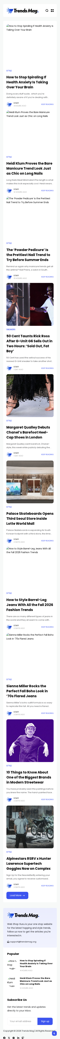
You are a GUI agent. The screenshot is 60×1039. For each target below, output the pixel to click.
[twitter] (9, 1038)
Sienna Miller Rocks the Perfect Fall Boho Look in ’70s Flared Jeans (27, 691)
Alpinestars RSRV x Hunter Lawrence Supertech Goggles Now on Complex (28, 863)
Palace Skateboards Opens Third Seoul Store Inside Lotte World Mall (30, 518)
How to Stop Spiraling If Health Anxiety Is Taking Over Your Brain (27, 82)
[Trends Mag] (22, 10)
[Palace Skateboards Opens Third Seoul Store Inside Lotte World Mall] (30, 482)
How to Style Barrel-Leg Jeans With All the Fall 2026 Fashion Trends (29, 604)
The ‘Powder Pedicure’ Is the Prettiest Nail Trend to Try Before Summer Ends (28, 254)
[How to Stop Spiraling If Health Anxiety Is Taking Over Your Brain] (30, 45)
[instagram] (13, 1038)
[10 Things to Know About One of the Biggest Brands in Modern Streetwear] (30, 740)
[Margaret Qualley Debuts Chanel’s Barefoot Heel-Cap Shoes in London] (30, 395)
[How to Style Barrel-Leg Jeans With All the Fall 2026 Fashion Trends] (30, 568)
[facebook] (4, 1038)
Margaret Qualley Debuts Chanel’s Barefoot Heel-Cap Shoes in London (28, 432)
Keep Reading (47, 104)
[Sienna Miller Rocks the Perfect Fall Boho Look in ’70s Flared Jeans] (30, 654)
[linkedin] (18, 1038)
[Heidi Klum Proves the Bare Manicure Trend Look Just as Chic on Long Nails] (30, 131)
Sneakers (10, 329)
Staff (16, 103)
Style (9, 70)
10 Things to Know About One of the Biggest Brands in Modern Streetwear (28, 777)
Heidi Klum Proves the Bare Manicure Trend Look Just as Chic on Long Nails (29, 168)
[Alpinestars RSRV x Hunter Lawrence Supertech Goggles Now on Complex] (30, 827)
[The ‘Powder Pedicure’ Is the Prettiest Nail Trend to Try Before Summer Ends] (30, 218)
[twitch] (23, 1038)
